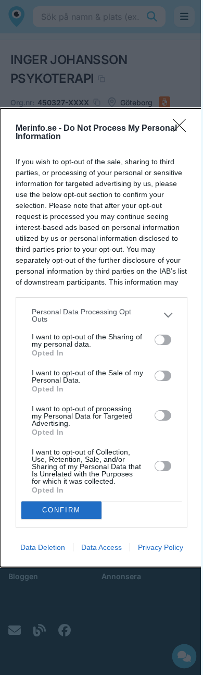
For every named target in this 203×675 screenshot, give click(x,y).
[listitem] (101, 315)
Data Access (101, 547)
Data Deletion (42, 547)
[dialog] (101, 337)
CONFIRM (61, 510)
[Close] (183, 129)
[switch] (163, 340)
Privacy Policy (160, 547)
